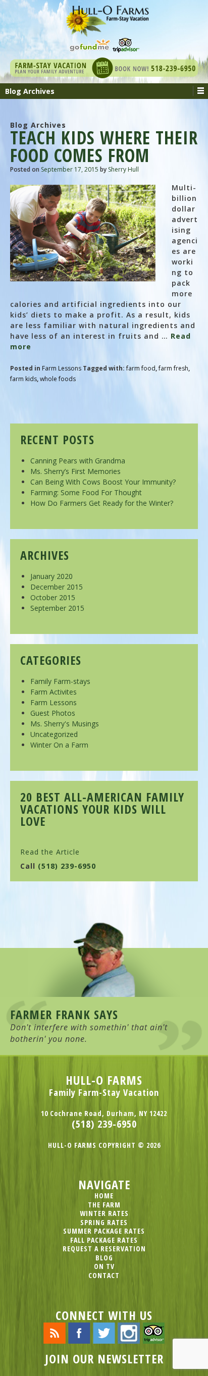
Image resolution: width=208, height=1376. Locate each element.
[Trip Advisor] (126, 44)
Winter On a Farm (59, 745)
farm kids (23, 379)
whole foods (58, 379)
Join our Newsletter (104, 1358)
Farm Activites (53, 692)
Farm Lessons (61, 368)
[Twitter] (104, 1332)
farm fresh (173, 368)
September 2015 (57, 608)
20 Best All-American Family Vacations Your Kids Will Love (102, 809)
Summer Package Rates (104, 1231)
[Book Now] (104, 67)
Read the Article (50, 852)
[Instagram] (129, 1332)
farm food (140, 368)
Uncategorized (54, 734)
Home (104, 1195)
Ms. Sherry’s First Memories (75, 471)
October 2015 (52, 597)
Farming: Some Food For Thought (86, 492)
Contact (104, 1275)
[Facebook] (79, 1332)
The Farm (104, 1204)
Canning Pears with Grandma (77, 460)
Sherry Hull (123, 169)
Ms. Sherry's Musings (64, 723)
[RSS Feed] (54, 1332)
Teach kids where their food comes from (104, 146)
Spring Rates (104, 1222)
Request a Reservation (104, 1248)
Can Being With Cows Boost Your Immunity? (103, 482)
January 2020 (51, 576)
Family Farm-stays (60, 681)
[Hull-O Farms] (104, 17)
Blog (104, 1257)
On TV (104, 1266)
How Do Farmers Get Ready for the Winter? (101, 503)
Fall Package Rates (104, 1240)
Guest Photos (52, 713)
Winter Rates (104, 1213)
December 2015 (56, 587)
